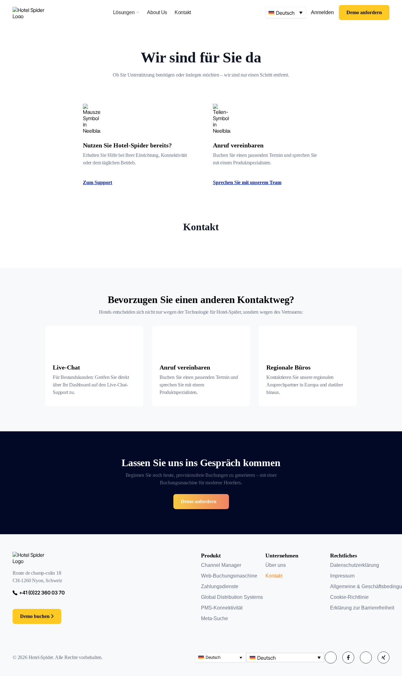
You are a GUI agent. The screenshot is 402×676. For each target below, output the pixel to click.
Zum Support (97, 182)
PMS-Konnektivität (221, 607)
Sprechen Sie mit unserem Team (247, 182)
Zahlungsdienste (219, 586)
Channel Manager (221, 565)
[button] (286, 12)
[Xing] (383, 657)
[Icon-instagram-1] (366, 657)
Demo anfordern (198, 501)
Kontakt (273, 575)
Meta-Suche (214, 618)
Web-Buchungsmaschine (229, 575)
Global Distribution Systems (232, 597)
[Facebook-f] (348, 657)
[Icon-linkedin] (331, 657)
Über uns (275, 565)
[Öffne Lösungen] (137, 12)
